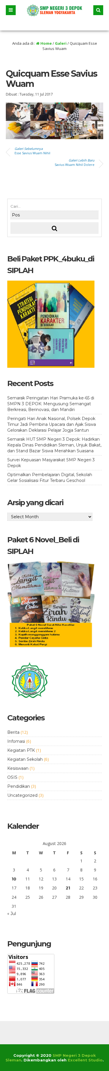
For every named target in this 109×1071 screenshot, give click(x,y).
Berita (13, 732)
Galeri (61, 43)
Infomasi (16, 741)
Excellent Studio (85, 1060)
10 (14, 879)
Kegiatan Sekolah (25, 759)
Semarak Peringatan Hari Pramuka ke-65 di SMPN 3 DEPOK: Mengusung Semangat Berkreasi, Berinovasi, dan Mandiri (50, 403)
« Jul (11, 913)
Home (46, 43)
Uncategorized (22, 795)
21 (68, 888)
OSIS (12, 777)
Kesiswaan (17, 768)
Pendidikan (18, 786)
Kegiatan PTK (21, 750)
